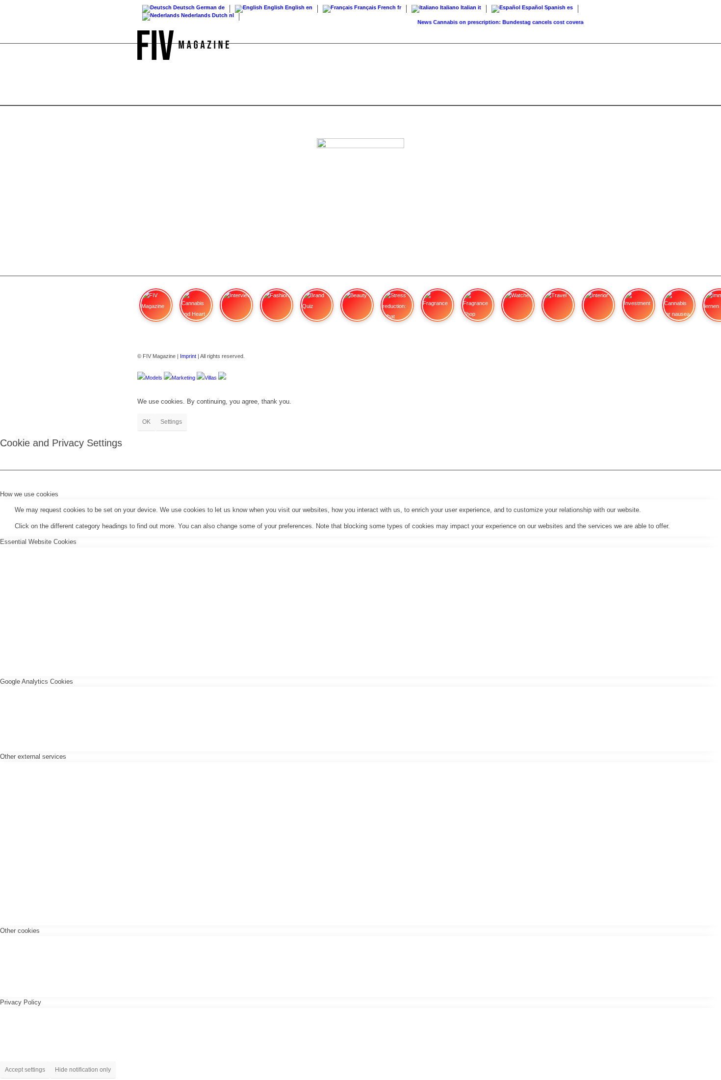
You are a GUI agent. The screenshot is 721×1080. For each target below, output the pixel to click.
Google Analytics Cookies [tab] (36, 681)
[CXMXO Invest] (222, 378)
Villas (211, 378)
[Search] (574, 45)
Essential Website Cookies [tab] (38, 541)
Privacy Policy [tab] (20, 1002)
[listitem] (156, 309)
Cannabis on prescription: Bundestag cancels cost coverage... (507, 22)
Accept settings (25, 1069)
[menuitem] (574, 45)
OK (146, 421)
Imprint (188, 356)
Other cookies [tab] (20, 930)
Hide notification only (83, 1069)
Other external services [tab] (33, 756)
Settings (171, 421)
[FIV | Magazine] (183, 45)
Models (153, 378)
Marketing (183, 378)
